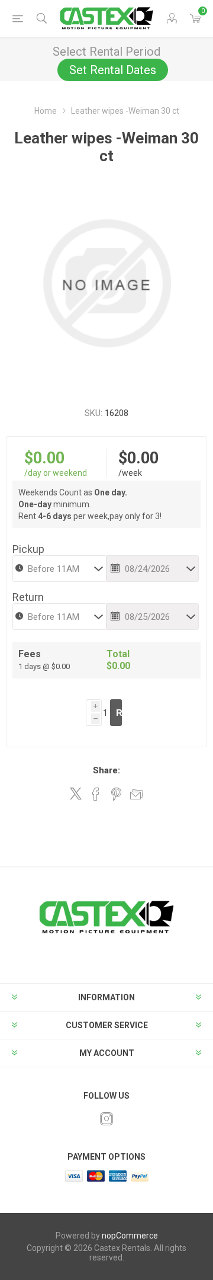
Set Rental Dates (112, 70)
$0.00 (44, 458)
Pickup (28, 549)
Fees (29, 654)
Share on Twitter (76, 793)
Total (118, 654)
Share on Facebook (95, 794)
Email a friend (136, 794)
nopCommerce (130, 1235)
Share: (106, 770)
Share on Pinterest (116, 794)
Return (28, 597)
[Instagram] (106, 1118)
